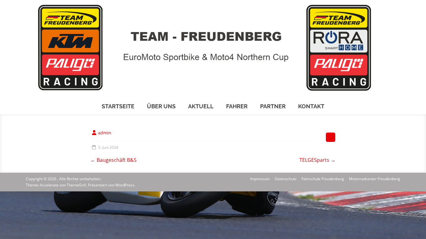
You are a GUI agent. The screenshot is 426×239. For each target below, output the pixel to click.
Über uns (161, 106)
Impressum (260, 178)
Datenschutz (286, 178)
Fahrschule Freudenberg (323, 178)
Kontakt (311, 106)
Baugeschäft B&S (113, 160)
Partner (273, 106)
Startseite (118, 106)
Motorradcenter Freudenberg (374, 178)
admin (104, 133)
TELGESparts (317, 160)
